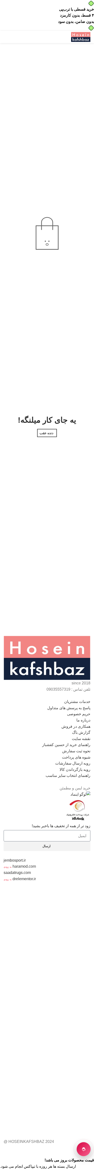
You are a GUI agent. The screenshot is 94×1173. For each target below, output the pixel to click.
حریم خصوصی (78, 714)
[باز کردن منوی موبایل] (64, 37)
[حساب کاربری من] (33, 37)
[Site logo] (80, 37)
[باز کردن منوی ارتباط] (84, 1149)
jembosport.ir (15, 860)
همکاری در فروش (75, 726)
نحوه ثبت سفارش (76, 751)
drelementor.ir (24, 879)
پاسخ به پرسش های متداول (68, 708)
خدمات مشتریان (77, 702)
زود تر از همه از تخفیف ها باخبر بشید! (61, 826)
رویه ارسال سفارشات (72, 763)
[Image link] (47, 658)
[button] (47, 702)
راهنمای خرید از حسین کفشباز (66, 745)
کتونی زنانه (12, 940)
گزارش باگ (81, 732)
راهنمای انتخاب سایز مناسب (68, 775)
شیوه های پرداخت (76, 757)
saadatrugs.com (17, 873)
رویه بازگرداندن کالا (75, 769)
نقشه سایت (81, 739)
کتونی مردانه (22, 971)
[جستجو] (5, 37)
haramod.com (24, 866)
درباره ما (83, 720)
